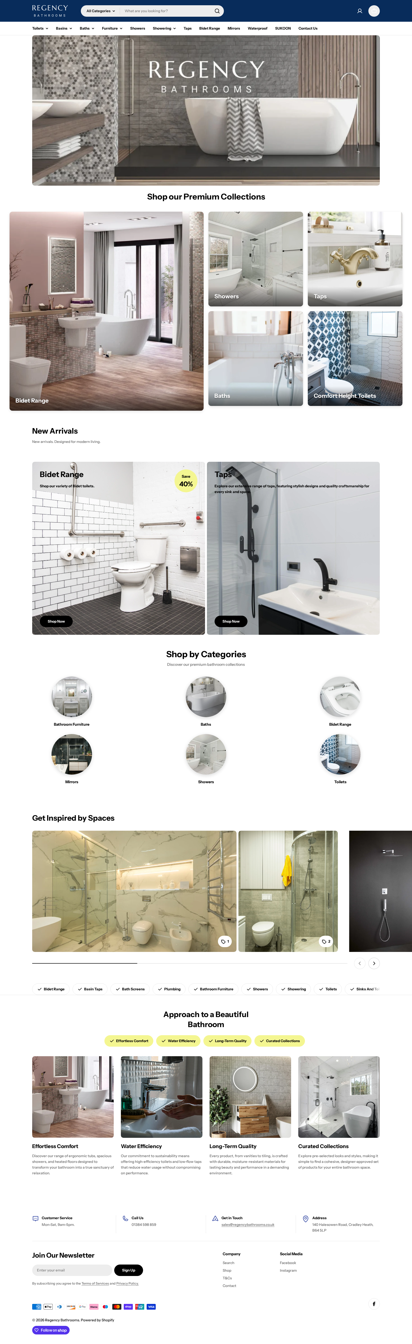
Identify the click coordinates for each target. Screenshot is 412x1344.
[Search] (217, 11)
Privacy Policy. (127, 1283)
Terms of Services (95, 1283)
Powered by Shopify (97, 1320)
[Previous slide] (360, 963)
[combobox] (152, 11)
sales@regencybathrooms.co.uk (247, 1224)
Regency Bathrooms (62, 1320)
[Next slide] (374, 963)
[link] (107, 311)
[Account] (360, 11)
